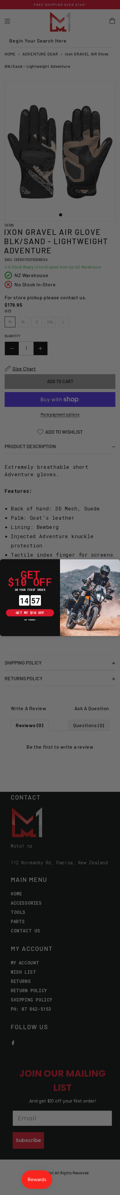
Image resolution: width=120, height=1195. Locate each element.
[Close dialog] (4, 562)
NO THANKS (30, 619)
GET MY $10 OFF (30, 612)
